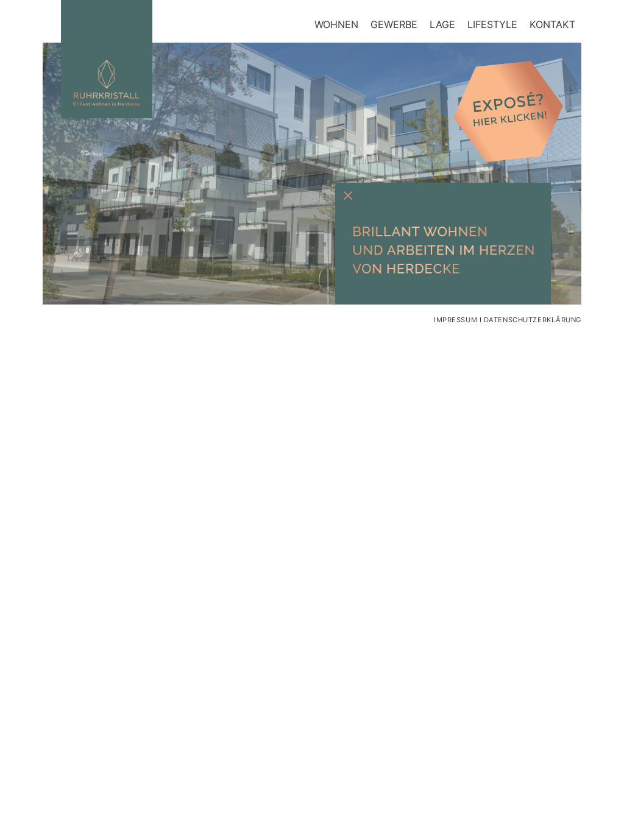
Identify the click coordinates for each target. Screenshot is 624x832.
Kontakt (552, 24)
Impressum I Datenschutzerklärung (507, 320)
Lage (442, 24)
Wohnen (336, 24)
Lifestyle (492, 24)
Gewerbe (393, 24)
